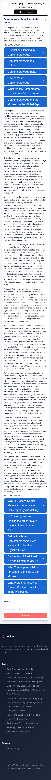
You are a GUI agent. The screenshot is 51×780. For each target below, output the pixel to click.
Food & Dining (13, 694)
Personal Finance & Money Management (26, 690)
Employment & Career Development (23, 685)
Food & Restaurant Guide (18, 719)
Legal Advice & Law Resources (21, 706)
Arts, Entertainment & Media (20, 669)
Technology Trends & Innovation (22, 723)
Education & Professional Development (25, 681)
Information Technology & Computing (24, 698)
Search (25, 616)
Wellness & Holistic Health (19, 731)
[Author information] (45, 20)
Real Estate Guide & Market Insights (23, 714)
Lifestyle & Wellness (16, 710)
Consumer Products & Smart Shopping (25, 677)
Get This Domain (25, 12)
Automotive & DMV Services (20, 673)
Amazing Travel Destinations (20, 727)
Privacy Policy (13, 748)
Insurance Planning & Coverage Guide (24, 702)
